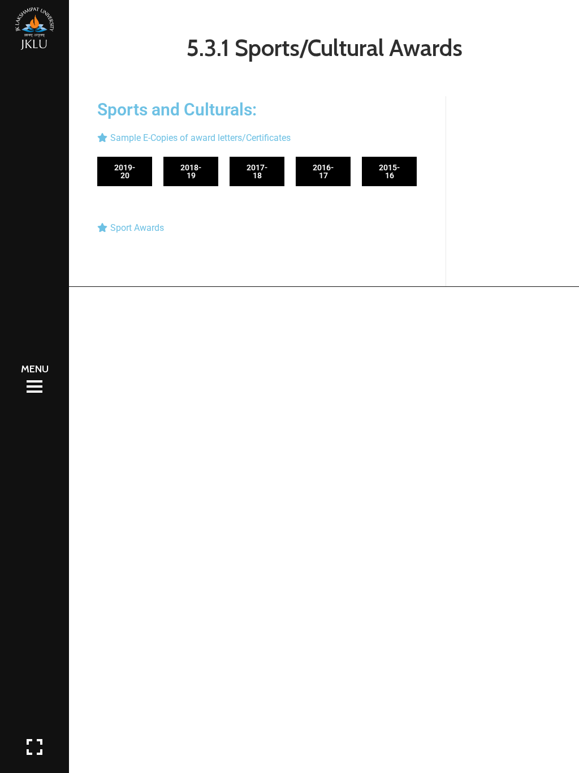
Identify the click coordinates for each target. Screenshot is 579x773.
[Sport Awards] (257, 227)
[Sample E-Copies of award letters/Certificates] (257, 137)
